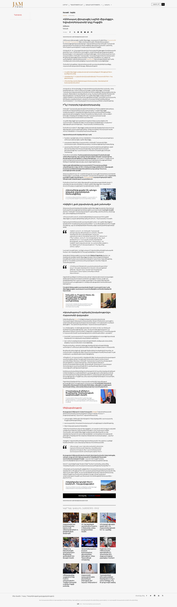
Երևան (65, 28)
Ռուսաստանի (88, 177)
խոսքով (94, 412)
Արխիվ (65, 15)
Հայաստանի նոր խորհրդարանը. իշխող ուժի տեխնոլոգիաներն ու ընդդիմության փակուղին (70, 528)
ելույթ (76, 319)
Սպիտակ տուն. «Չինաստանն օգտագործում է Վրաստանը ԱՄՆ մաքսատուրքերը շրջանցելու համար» (107, 553)
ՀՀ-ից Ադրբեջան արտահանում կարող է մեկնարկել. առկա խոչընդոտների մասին (89, 527)
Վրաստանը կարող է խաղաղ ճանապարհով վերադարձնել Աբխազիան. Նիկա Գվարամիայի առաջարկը (88, 554)
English (72, 12)
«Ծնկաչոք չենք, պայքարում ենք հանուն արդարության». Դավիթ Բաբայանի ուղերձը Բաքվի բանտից (69, 580)
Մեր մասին (16, 596)
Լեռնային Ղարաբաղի (71, 42)
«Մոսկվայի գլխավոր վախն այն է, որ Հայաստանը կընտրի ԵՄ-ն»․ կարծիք (107, 527)
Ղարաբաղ (18, 15)
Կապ (24, 596)
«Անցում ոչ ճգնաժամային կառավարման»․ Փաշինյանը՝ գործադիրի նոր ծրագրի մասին (69, 553)
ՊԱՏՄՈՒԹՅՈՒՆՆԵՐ (76, 5)
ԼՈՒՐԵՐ (65, 5)
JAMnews (66, 26)
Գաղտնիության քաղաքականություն (40, 596)
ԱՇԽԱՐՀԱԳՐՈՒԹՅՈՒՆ (93, 5)
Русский (66, 12)
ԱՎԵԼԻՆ (107, 5)
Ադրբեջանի (90, 59)
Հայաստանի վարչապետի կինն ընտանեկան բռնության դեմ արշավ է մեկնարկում (89, 578)
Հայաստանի (111, 40)
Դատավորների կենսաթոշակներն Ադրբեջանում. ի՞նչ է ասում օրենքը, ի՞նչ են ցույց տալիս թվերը (108, 578)
